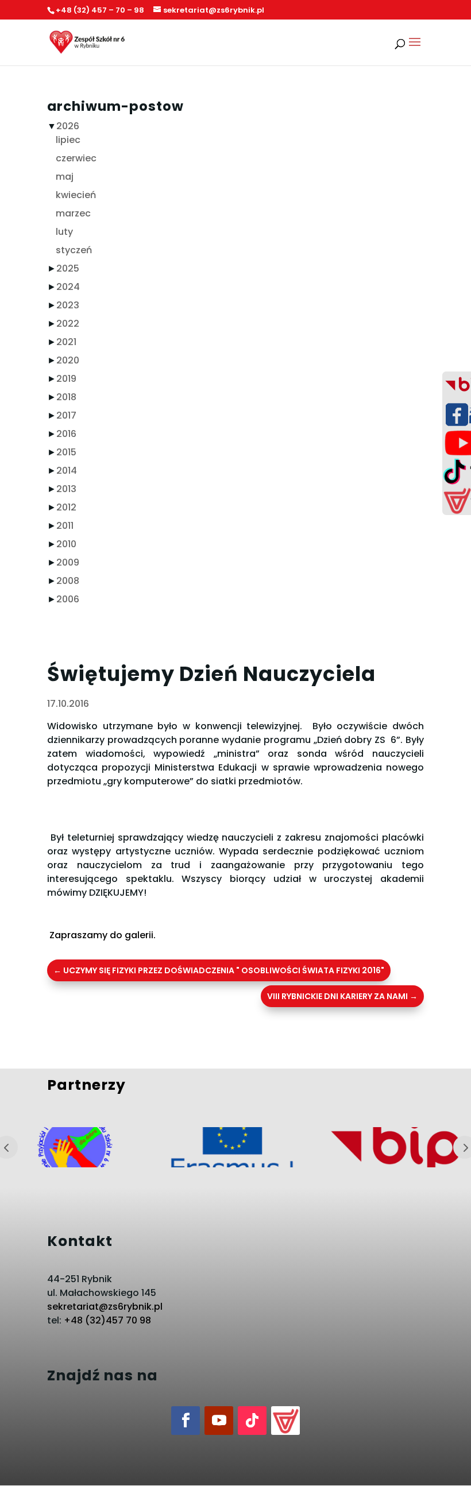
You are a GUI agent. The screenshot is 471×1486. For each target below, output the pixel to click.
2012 (66, 507)
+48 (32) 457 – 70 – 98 (100, 10)
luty (64, 231)
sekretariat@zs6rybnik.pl (105, 1306)
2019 (66, 378)
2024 (68, 286)
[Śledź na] (285, 1420)
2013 (66, 489)
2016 (66, 433)
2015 (66, 452)
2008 (67, 580)
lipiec (68, 139)
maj (65, 176)
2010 (66, 544)
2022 (67, 323)
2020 (67, 360)
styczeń (74, 250)
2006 (67, 599)
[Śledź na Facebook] (185, 1420)
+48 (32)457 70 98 (107, 1320)
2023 (67, 305)
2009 (67, 562)
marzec (73, 213)
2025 (67, 268)
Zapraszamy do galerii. (101, 935)
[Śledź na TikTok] (252, 1420)
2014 (66, 470)
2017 (66, 415)
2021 (66, 342)
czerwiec (76, 158)
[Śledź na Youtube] (218, 1420)
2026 (67, 126)
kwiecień (76, 195)
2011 (65, 525)
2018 (66, 397)
